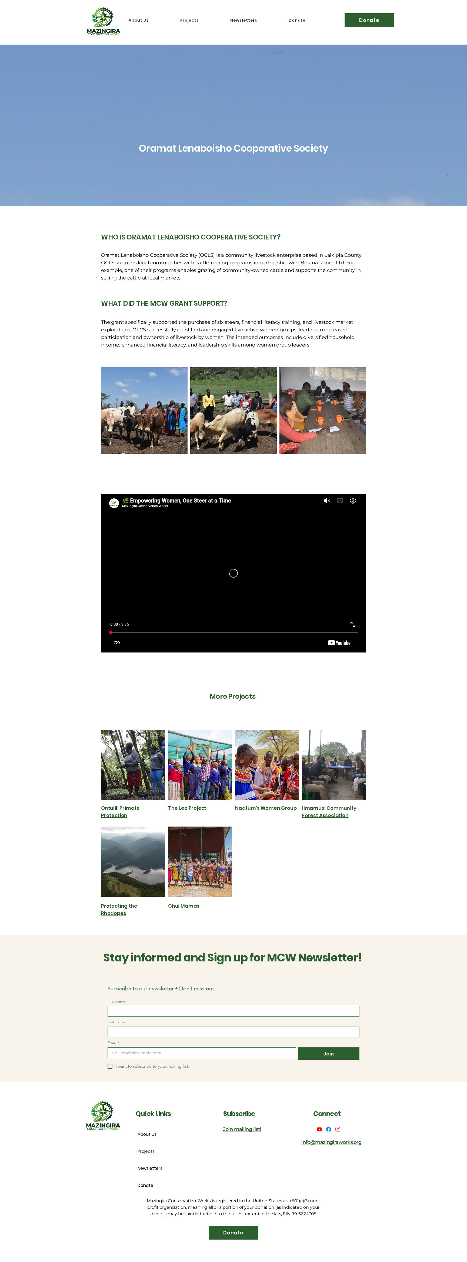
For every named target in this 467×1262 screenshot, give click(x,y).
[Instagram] (338, 1129)
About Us (147, 1134)
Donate (145, 1185)
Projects (146, 1151)
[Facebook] (328, 1129)
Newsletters (150, 1168)
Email (113, 1043)
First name (116, 1001)
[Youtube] (319, 1129)
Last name (116, 1022)
